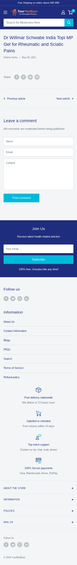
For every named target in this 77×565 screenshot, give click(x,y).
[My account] (63, 12)
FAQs (7, 349)
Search (8, 358)
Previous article (16, 98)
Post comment (22, 197)
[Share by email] (37, 77)
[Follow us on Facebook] (6, 298)
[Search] (68, 23)
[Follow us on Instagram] (19, 298)
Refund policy (12, 377)
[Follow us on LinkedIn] (26, 298)
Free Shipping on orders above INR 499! (38, 2)
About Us (9, 321)
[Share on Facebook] (16, 77)
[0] (70, 12)
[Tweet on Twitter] (30, 77)
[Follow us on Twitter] (12, 298)
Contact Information (15, 330)
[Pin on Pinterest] (23, 77)
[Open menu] (5, 12)
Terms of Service (13, 367)
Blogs (7, 340)
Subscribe (38, 259)
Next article (63, 98)
